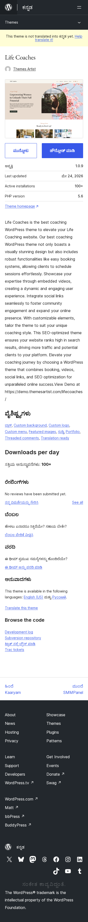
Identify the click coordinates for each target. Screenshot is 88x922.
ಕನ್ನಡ (20, 847)
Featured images (42, 431)
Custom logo (59, 425)
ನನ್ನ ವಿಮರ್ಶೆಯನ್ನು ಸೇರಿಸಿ (21, 502)
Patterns (54, 740)
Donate (55, 774)
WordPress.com (21, 799)
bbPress (15, 816)
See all (77, 502)
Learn (10, 756)
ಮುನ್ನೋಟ (21, 150)
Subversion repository (23, 638)
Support (12, 765)
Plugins (52, 732)
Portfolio (73, 431)
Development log (19, 632)
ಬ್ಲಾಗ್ (8, 425)
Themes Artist (24, 69)
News (10, 723)
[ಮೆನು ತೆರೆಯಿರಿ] (80, 7)
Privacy (11, 740)
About (10, 714)
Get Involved (58, 756)
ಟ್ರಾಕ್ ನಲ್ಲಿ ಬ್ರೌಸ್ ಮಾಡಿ (20, 644)
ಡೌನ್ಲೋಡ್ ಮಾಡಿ (62, 150)
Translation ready (55, 438)
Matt (12, 807)
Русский (59, 597)
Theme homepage (20, 206)
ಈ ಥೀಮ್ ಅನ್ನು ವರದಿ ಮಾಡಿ (23, 567)
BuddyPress (18, 825)
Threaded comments (22, 438)
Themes (11, 22)
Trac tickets (14, 649)
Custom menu (16, 431)
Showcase (55, 714)
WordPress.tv (19, 782)
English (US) (33, 597)
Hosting (12, 732)
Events (52, 765)
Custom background (30, 425)
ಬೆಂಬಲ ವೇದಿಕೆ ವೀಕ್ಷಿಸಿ (19, 535)
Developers (15, 774)
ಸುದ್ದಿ (61, 431)
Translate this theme (21, 608)
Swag (53, 782)
